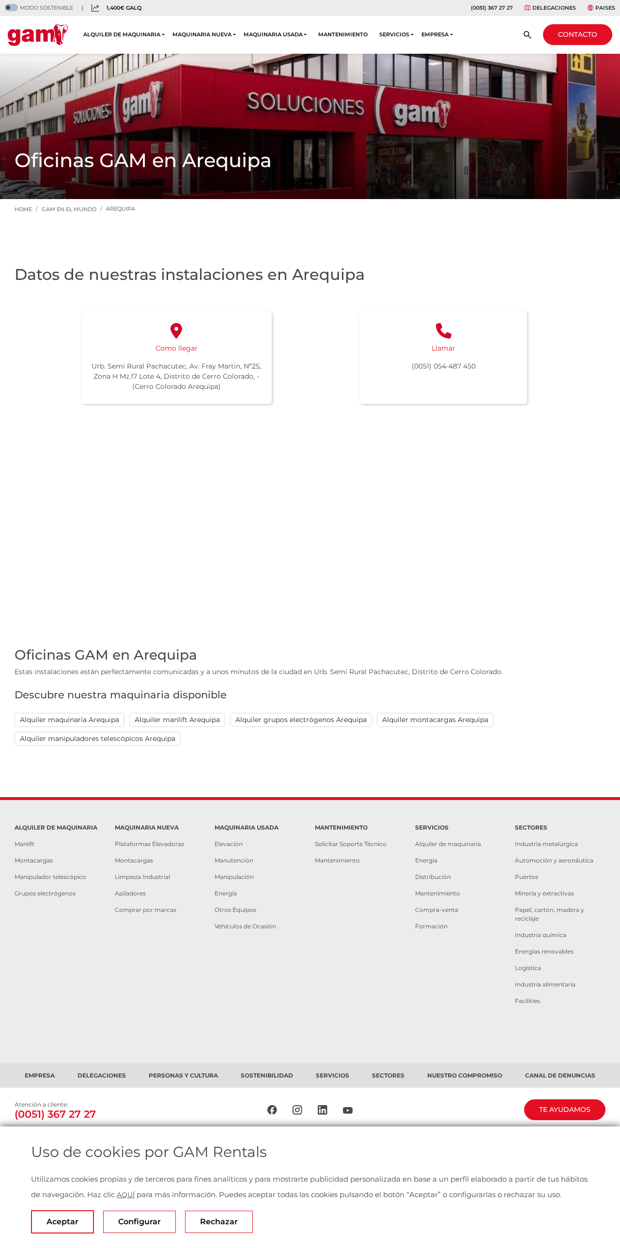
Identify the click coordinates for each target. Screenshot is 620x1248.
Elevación (229, 843)
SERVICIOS (394, 34)
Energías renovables (544, 951)
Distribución (433, 876)
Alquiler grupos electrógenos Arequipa (301, 719)
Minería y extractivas (544, 893)
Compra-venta (436, 909)
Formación (431, 926)
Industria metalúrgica (546, 843)
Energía (226, 893)
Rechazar (219, 1221)
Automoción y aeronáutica (554, 860)
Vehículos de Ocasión (245, 926)
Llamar (443, 348)
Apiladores (130, 893)
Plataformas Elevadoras (149, 843)
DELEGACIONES (554, 7)
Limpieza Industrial (142, 876)
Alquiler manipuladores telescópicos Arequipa (97, 738)
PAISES (605, 7)
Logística (528, 967)
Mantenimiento (337, 860)
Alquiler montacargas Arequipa (435, 719)
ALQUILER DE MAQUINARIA (121, 34)
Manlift (24, 843)
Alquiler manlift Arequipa (177, 719)
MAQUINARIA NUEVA (202, 34)
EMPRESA (435, 34)
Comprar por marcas (145, 909)
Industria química (540, 935)
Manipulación (234, 876)
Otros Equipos (235, 909)
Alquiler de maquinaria (448, 843)
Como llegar (176, 348)
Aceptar (62, 1221)
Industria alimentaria (545, 984)
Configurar (139, 1221)
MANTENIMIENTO (343, 34)
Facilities (527, 1000)
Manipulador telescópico (50, 876)
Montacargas (34, 860)
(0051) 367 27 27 (492, 7)
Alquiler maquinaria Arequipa (69, 719)
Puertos (526, 876)
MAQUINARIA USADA (273, 34)
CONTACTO (577, 34)
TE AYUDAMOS (564, 1109)
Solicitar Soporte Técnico (351, 843)
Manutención (234, 860)
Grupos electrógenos (45, 893)
